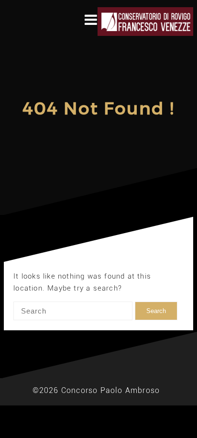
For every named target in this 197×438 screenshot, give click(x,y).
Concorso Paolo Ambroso (110, 390)
